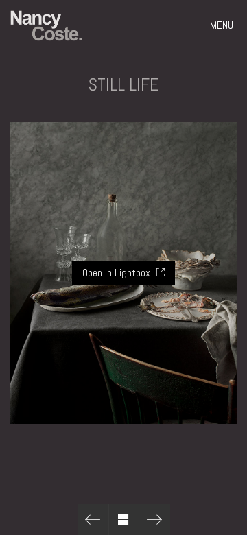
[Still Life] (93, 519)
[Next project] (154, 519)
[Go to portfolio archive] (123, 519)
